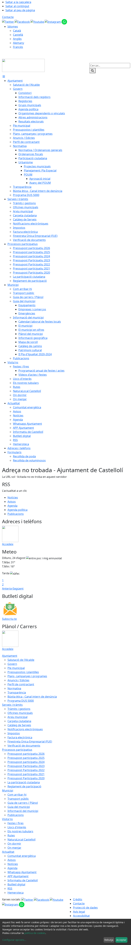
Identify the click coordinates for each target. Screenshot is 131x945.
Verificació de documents (24, 745)
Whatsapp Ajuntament (22, 872)
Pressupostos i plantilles (23, 672)
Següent (18, 588)
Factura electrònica (20, 737)
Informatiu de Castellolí (23, 880)
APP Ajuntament (18, 876)
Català (17, 30)
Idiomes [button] (13, 26)
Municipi (7, 790)
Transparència (17, 692)
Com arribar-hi (17, 794)
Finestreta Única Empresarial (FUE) (30, 741)
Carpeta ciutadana (19, 721)
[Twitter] (8, 21)
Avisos (12, 501)
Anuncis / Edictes (18, 680)
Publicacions (16, 514)
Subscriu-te (9, 619)
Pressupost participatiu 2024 (26, 762)
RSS (10, 888)
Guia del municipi (19, 807)
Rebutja (108, 939)
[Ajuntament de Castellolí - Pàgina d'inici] (23, 65)
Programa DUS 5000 (21, 701)
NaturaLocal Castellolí (21, 839)
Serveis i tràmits (12, 705)
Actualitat (8, 852)
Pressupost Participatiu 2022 (26, 770)
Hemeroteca (16, 892)
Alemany (18, 43)
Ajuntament (9, 656)
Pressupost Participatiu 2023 (26, 766)
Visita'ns (7, 819)
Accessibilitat (81, 916)
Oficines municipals (20, 713)
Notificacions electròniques (25, 729)
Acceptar (121, 939)
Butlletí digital (16, 884)
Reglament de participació (24, 786)
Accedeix (7, 544)
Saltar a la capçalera (18, 2)
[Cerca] (92, 70)
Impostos (14, 733)
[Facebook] (23, 21)
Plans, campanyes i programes (27, 676)
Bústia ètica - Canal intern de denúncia (32, 696)
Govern (12, 664)
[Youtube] (38, 21)
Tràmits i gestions (19, 709)
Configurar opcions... (14, 939)
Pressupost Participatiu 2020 (26, 778)
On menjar (14, 848)
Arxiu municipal (17, 717)
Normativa (14, 688)
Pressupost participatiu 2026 (26, 754)
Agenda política (17, 510)
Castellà (18, 35)
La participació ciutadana (24, 782)
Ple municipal (16, 668)
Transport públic (18, 799)
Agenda (12, 506)
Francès (18, 47)
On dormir (14, 843)
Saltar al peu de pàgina (20, 10)
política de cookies (34, 933)
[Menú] (3, 76)
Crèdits (77, 899)
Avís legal (79, 912)
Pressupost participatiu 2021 (26, 774)
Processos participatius (17, 750)
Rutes (11, 835)
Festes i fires (16, 823)
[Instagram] (53, 21)
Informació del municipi (23, 811)
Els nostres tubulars (20, 831)
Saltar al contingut (17, 6)
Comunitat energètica (22, 856)
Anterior (7, 588)
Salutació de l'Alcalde (21, 660)
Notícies (13, 497)
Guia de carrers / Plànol (23, 803)
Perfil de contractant (21, 684)
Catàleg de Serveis (19, 725)
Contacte (8, 17)
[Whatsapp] (64, 21)
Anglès (17, 39)
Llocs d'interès (17, 827)
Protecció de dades (85, 907)
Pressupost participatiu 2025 (26, 758)
